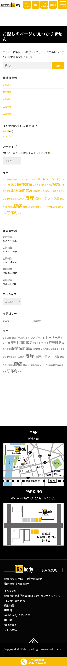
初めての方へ (27, 5)
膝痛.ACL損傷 (29, 207)
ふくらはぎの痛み (10, 179)
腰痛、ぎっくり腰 (47, 198)
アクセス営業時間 (44, 5)
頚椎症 (58, 207)
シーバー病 (53, 179)
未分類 (6, 131)
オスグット (23, 179)
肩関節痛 (36, 191)
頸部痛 (12, 212)
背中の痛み (45, 191)
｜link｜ (58, 649)
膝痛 (18, 205)
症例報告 (7, 84)
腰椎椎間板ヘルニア (15, 198)
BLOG (5, 136)
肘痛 (9, 191)
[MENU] (63, 3)
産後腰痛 (55, 184)
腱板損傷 (9, 207)
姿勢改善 (36, 184)
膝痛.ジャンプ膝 (42, 207)
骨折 (19, 213)
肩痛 (29, 190)
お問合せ (52, 4)
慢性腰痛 (44, 184)
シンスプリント (36, 179)
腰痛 (29, 197)
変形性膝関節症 (21, 184)
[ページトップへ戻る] (33, 643)
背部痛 (53, 191)
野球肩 (52, 207)
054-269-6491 (17, 600)
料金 (35, 4)
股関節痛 (18, 190)
